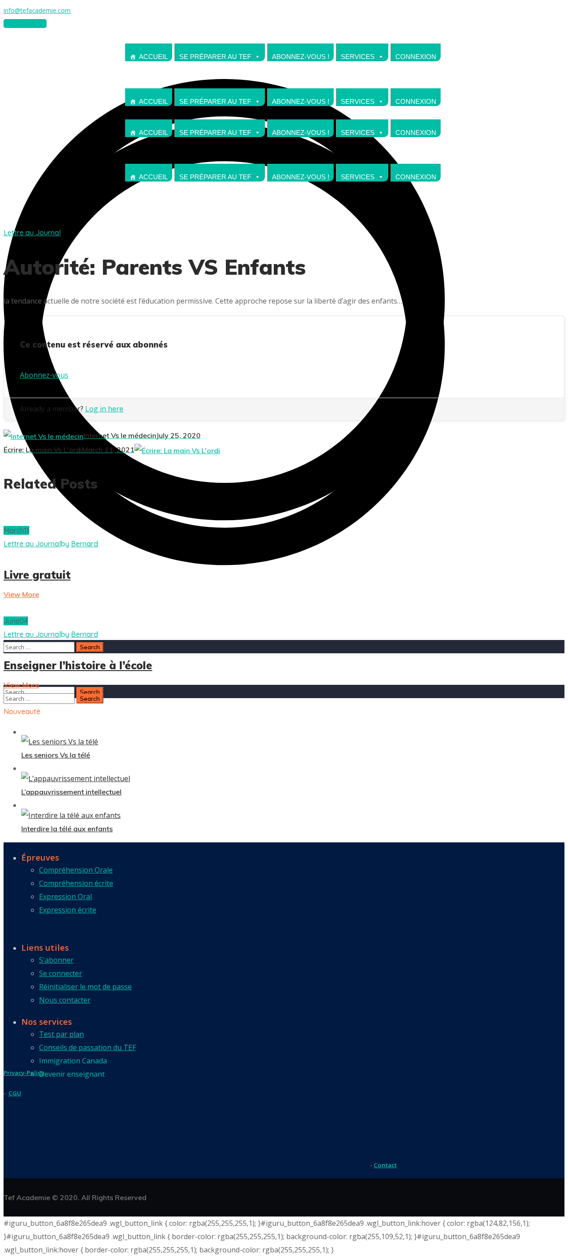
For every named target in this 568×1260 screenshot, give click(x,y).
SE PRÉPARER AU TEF (215, 56)
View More (21, 594)
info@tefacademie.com (37, 10)
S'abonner (56, 960)
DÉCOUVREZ (25, 23)
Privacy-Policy (24, 1073)
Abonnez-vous (44, 375)
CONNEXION (415, 56)
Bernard (84, 543)
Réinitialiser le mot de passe (85, 986)
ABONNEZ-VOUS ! (300, 56)
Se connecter (60, 973)
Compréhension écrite (76, 883)
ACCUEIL (153, 56)
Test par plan (61, 1034)
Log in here (104, 409)
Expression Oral (65, 896)
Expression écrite (67, 910)
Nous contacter (65, 1000)
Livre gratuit (37, 574)
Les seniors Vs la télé (55, 754)
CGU (14, 1093)
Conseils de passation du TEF (87, 1047)
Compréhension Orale (76, 870)
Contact (385, 1165)
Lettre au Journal (32, 232)
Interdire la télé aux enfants (67, 828)
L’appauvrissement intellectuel (71, 791)
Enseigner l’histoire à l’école (78, 665)
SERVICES (358, 56)
